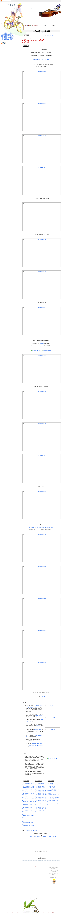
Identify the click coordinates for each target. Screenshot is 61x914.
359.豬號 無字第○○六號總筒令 (53, 784)
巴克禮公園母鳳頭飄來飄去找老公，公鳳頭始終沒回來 (41, 527)
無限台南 (11, 5)
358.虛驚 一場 (50, 783)
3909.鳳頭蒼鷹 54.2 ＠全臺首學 (7, 33)
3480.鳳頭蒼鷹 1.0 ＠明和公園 (41, 808)
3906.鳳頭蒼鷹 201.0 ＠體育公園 (7, 36)
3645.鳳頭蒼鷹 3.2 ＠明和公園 (28, 787)
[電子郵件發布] (41, 838)
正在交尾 (38, 725)
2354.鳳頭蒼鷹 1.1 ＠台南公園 (41, 786)
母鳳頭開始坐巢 (37, 729)
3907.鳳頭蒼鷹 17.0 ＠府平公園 (7, 35)
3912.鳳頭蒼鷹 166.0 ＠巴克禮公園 (8, 29)
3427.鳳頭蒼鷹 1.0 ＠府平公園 (41, 807)
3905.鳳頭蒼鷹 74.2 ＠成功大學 (7, 37)
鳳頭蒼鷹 (35, 830)
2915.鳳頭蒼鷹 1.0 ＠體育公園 (41, 791)
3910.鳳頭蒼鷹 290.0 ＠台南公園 (7, 32)
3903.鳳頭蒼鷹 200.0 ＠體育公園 (7, 39)
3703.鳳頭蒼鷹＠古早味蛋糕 (40, 812)
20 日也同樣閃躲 (39, 745)
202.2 (43, 696)
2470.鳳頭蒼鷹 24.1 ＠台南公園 (53, 797)
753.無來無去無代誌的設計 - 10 (53, 786)
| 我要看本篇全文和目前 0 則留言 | (34, 836)
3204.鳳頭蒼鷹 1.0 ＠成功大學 (41, 797)
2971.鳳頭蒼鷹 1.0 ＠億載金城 (41, 793)
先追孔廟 (42, 343)
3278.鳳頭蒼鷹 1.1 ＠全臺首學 (41, 798)
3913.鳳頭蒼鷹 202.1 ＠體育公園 (41, 31)
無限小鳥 (30, 830)
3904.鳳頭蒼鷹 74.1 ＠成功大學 (7, 38)
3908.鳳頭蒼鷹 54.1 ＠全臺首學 (7, 34)
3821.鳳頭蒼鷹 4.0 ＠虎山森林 (28, 791)
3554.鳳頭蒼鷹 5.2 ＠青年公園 (28, 786)
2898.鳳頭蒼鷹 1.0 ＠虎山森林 (41, 790)
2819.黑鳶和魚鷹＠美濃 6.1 (52, 798)
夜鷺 (27, 830)
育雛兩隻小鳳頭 (38, 715)
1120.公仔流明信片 (51, 787)
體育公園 (39, 830)
